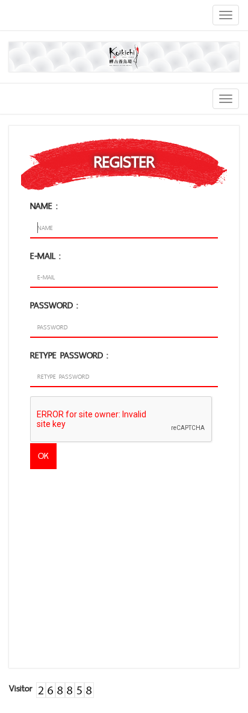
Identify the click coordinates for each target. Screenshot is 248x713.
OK (43, 455)
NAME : (44, 205)
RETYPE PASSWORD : (69, 355)
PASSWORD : (54, 305)
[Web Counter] (65, 688)
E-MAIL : (45, 255)
